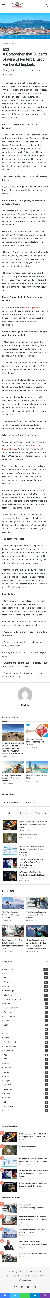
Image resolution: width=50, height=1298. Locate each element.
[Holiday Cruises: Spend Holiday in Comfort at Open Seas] (13, 767)
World (6, 1076)
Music (6, 1072)
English (9, 71)
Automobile (8, 1051)
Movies (7, 1098)
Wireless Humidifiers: (28, 834)
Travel (13, 43)
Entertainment (10, 1042)
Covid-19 (7, 1085)
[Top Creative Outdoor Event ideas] (9, 1257)
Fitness (7, 1063)
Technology (9, 991)
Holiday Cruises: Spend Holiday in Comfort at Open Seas (11, 778)
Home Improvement (12, 999)
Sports (6, 1025)
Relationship (9, 1106)
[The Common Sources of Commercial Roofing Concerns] (37, 903)
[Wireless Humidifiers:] (10, 838)
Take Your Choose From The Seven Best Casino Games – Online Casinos (31, 862)
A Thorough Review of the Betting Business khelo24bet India (31, 875)
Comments (40, 813)
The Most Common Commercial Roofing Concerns (10, 915)
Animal (6, 1110)
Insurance (8, 1089)
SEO (5, 1059)
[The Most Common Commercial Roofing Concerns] (13, 903)
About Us (17, 1276)
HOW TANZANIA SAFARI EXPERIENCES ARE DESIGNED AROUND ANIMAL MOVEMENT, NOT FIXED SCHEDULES (13, 748)
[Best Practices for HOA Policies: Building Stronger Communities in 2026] (13, 931)
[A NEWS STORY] (17, 5)
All (5, 978)
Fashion (7, 1003)
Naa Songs (8, 969)
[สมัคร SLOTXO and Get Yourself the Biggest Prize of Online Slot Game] (10, 825)
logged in (17, 802)
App (5, 1055)
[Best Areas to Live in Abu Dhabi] (37, 767)
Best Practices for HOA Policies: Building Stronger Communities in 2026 (33, 1219)
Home (7, 43)
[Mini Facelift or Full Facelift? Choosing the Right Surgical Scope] (9, 1245)
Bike (5, 1102)
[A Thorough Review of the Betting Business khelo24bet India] (10, 876)
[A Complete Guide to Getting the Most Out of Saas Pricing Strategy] (10, 850)
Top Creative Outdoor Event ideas (33, 1253)
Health (6, 986)
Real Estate (8, 1068)
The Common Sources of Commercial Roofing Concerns (36, 915)
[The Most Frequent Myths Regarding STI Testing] (37, 730)
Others (6, 1033)
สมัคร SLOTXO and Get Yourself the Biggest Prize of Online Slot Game (33, 824)
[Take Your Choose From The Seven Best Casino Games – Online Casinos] (10, 863)
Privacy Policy (27, 1276)
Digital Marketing (11, 1008)
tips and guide (10, 1046)
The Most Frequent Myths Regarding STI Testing (35, 741)
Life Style (8, 995)
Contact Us (39, 1276)
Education (8, 1012)
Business (7, 982)
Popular (8, 813)
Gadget (7, 1080)
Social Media (9, 1016)
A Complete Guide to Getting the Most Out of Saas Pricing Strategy (31, 849)
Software (8, 1093)
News (6, 973)
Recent (23, 813)
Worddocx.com (25, 1280)
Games (7, 1021)
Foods (6, 1038)
